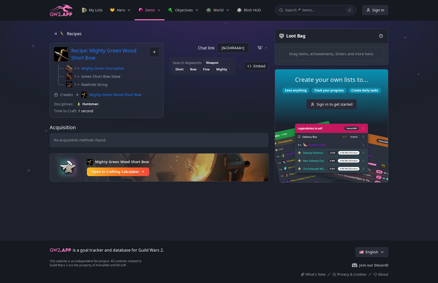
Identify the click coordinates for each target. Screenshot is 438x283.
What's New (315, 274)
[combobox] (154, 52)
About (383, 274)
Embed (259, 66)
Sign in (378, 10)
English (372, 252)
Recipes (74, 33)
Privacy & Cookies (352, 274)
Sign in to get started (335, 104)
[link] (92, 10)
